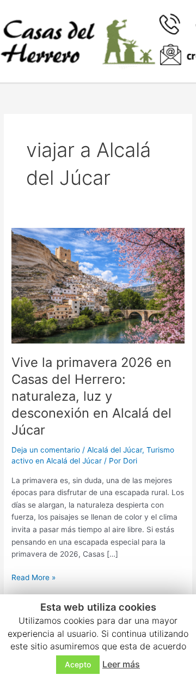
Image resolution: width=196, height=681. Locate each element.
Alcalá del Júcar (114, 449)
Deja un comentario (45, 449)
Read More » (33, 576)
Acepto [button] (78, 664)
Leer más (121, 664)
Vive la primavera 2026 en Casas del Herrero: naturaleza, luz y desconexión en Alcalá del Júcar (91, 395)
